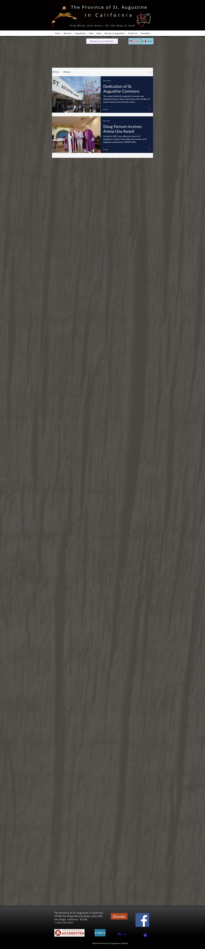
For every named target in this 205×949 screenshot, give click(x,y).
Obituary (66, 72)
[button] (67, 33)
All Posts (55, 72)
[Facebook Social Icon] (142, 920)
